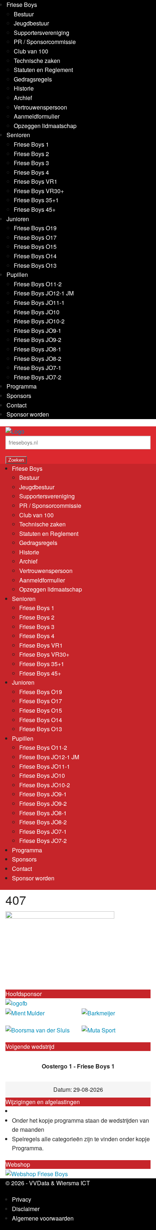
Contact (16, 405)
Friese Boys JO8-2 (37, 358)
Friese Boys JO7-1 (37, 367)
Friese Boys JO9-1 (37, 330)
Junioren (18, 219)
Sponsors (19, 395)
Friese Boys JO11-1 (39, 302)
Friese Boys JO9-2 (37, 339)
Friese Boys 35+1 (36, 200)
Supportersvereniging (41, 32)
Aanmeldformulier (36, 116)
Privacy (21, 1199)
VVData (39, 1183)
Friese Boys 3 (31, 163)
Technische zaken (37, 60)
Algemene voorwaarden (43, 1218)
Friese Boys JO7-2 (37, 377)
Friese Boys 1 (31, 144)
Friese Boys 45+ (35, 209)
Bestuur (24, 14)
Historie (24, 88)
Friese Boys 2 (31, 154)
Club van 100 (31, 51)
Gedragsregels (33, 79)
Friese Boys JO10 (36, 312)
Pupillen (17, 274)
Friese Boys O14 (35, 256)
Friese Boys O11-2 (38, 284)
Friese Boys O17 (35, 237)
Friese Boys (22, 4)
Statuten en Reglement (43, 69)
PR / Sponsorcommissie (45, 41)
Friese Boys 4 (31, 172)
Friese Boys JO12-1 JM (44, 293)
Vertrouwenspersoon (40, 107)
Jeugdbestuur (31, 23)
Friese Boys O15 (35, 246)
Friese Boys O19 (35, 228)
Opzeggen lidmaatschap (45, 126)
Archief (23, 97)
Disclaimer (26, 1209)
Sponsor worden (28, 414)
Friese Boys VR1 (35, 181)
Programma (22, 386)
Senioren (18, 135)
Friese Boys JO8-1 (37, 349)
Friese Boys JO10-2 (39, 321)
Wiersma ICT (73, 1183)
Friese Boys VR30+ (39, 191)
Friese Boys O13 (35, 265)
